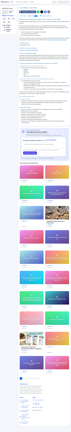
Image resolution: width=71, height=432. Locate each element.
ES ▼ (13, 1)
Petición (24, 16)
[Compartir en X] (41, 11)
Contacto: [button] (31, 1)
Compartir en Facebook (28, 12)
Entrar (54, 1)
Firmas (33, 16)
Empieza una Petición (64, 1)
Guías (21, 397)
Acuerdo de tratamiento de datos (58, 40)
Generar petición (30, 153)
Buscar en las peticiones (22, 1)
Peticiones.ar (5, 2)
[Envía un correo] (45, 11)
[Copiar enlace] (48, 11)
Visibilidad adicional (46, 16)
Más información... (9, 15)
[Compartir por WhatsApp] (38, 11)
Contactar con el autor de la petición (28, 50)
